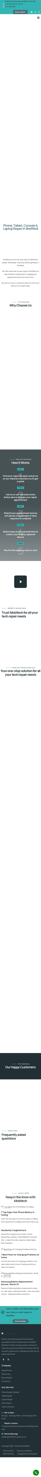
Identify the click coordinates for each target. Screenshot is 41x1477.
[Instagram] (39, 12)
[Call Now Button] (36, 1472)
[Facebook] (31, 12)
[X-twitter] (35, 12)
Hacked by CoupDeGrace (13, 1230)
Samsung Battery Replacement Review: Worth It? (17, 1283)
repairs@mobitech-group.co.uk (14, 1437)
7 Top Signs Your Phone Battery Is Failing (17, 1213)
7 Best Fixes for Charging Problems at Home (20, 1256)
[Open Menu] (38, 17)
